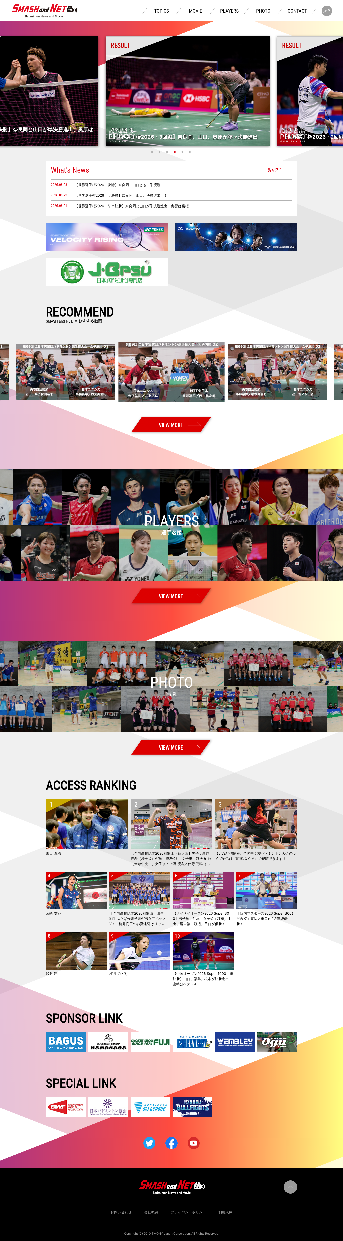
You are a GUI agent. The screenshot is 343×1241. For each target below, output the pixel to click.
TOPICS (161, 11)
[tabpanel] (171, 91)
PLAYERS (229, 11)
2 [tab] (160, 151)
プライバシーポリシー (188, 1212)
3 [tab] (167, 151)
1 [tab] (152, 151)
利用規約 (225, 1212)
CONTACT (297, 11)
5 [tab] (182, 151)
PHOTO (263, 11)
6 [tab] (190, 151)
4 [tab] (175, 151)
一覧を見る (273, 170)
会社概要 (151, 1212)
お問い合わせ (121, 1212)
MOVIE (195, 11)
